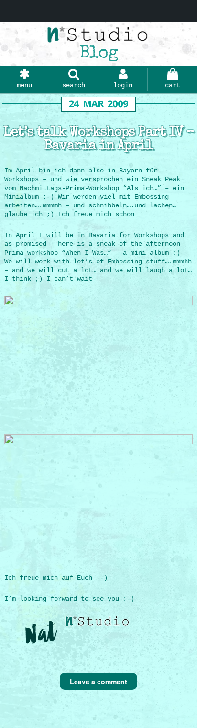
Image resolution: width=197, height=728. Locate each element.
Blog (98, 54)
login (122, 85)
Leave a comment (98, 681)
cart (172, 85)
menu (24, 85)
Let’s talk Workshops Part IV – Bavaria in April (98, 139)
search (73, 85)
